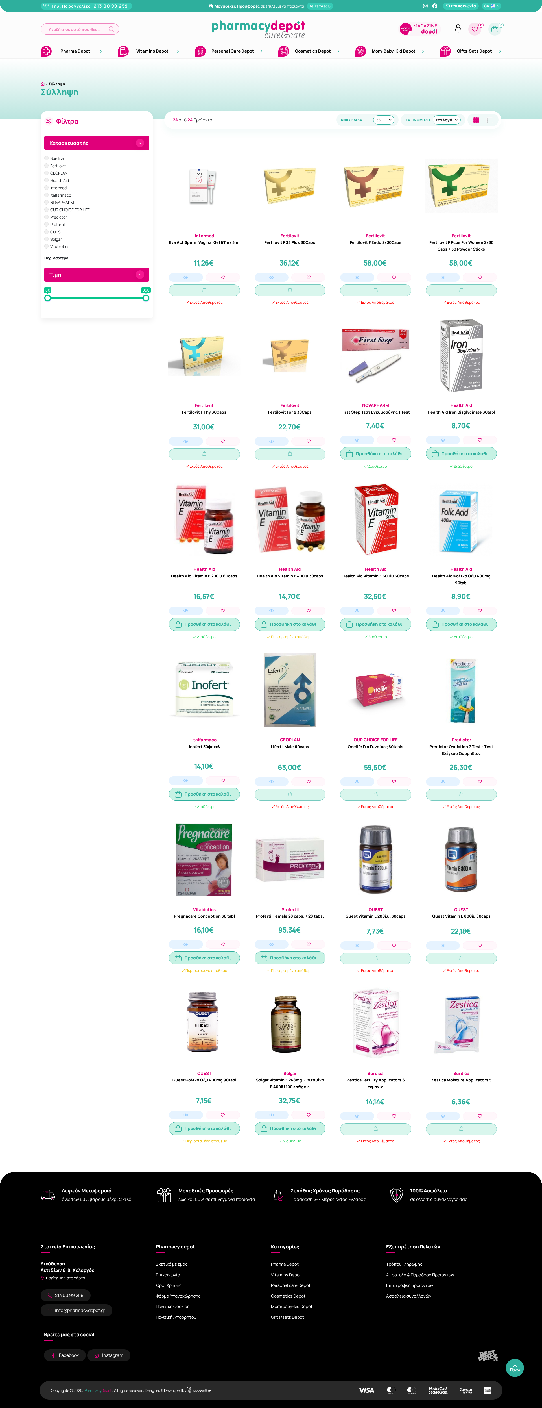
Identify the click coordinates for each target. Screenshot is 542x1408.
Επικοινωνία (168, 1275)
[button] (80, 29)
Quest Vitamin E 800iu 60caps (461, 916)
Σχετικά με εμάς (171, 1264)
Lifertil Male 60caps (290, 746)
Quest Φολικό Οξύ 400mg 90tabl (204, 1080)
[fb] (434, 6)
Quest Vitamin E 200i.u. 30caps (376, 916)
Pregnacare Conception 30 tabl (204, 916)
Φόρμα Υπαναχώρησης (178, 1296)
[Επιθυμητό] (223, 277)
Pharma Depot (285, 1264)
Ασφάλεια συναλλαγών (408, 1296)
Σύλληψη (57, 83)
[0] (475, 29)
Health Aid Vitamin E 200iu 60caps (204, 576)
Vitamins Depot (286, 1275)
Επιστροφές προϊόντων (409, 1285)
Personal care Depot (291, 1285)
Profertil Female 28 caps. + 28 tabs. (290, 916)
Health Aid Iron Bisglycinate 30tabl (461, 412)
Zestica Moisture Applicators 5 (461, 1080)
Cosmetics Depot (288, 1296)
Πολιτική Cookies (172, 1306)
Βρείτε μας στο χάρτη (65, 1278)
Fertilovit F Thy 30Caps (204, 412)
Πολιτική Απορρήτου (176, 1317)
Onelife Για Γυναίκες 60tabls (375, 746)
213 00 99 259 (111, 6)
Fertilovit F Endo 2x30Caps (375, 242)
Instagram (112, 1355)
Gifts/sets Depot (287, 1317)
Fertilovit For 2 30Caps (290, 412)
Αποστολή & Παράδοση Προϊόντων (420, 1275)
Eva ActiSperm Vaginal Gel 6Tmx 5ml (204, 242)
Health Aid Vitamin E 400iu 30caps (290, 576)
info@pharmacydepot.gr (80, 1310)
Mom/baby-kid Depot (291, 1306)
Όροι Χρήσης (169, 1285)
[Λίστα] (476, 120)
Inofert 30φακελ (204, 746)
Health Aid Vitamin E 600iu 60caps (375, 576)
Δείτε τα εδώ (320, 6)
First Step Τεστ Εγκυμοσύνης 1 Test (376, 412)
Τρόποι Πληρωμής (404, 1264)
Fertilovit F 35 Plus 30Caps (290, 242)
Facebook (69, 1355)
